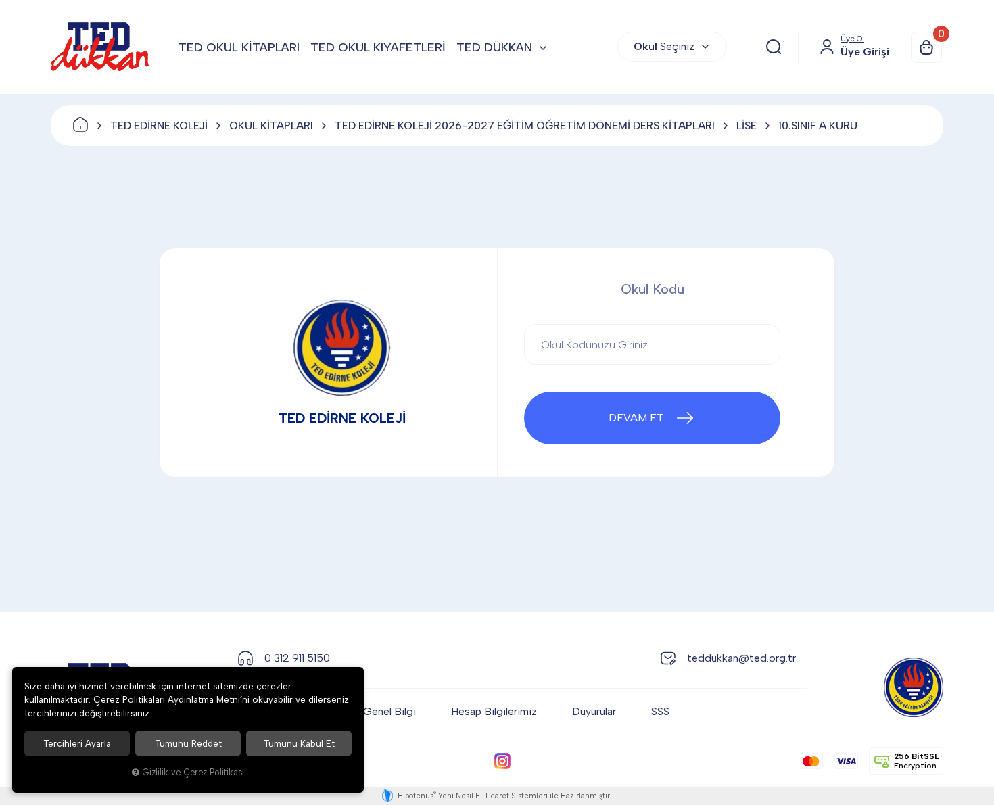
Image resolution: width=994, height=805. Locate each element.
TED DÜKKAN (494, 47)
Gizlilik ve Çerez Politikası (193, 772)
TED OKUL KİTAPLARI (239, 47)
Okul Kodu (652, 289)
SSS (660, 711)
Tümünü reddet (188, 743)
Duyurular (594, 711)
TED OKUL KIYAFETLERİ (378, 47)
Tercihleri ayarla (77, 743)
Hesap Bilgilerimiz (494, 711)
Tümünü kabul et (299, 743)
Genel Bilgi (389, 711)
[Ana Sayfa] (80, 125)
